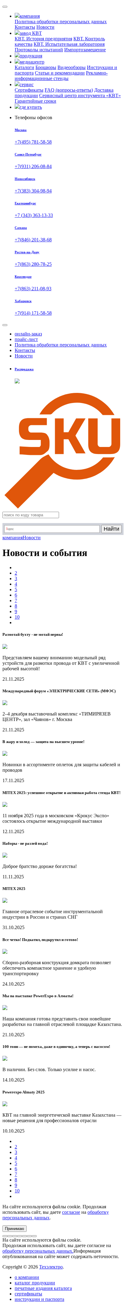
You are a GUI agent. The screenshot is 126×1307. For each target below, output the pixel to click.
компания (12, 537)
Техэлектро (51, 1266)
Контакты (25, 27)
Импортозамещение (85, 49)
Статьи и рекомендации (60, 72)
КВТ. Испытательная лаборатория (69, 44)
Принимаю (14, 1228)
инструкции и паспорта (39, 1299)
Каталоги (24, 67)
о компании (27, 1277)
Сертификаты (29, 90)
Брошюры (45, 67)
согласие (71, 1212)
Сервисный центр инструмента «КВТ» (80, 95)
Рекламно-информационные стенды (61, 75)
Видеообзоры (71, 67)
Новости (45, 27)
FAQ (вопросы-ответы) (69, 90)
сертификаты (28, 1293)
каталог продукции (35, 1282)
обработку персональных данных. (37, 1251)
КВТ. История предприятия (43, 38)
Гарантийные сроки (35, 101)
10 (17, 617)
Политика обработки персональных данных (61, 21)
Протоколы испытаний (39, 49)
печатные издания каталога (43, 1288)
